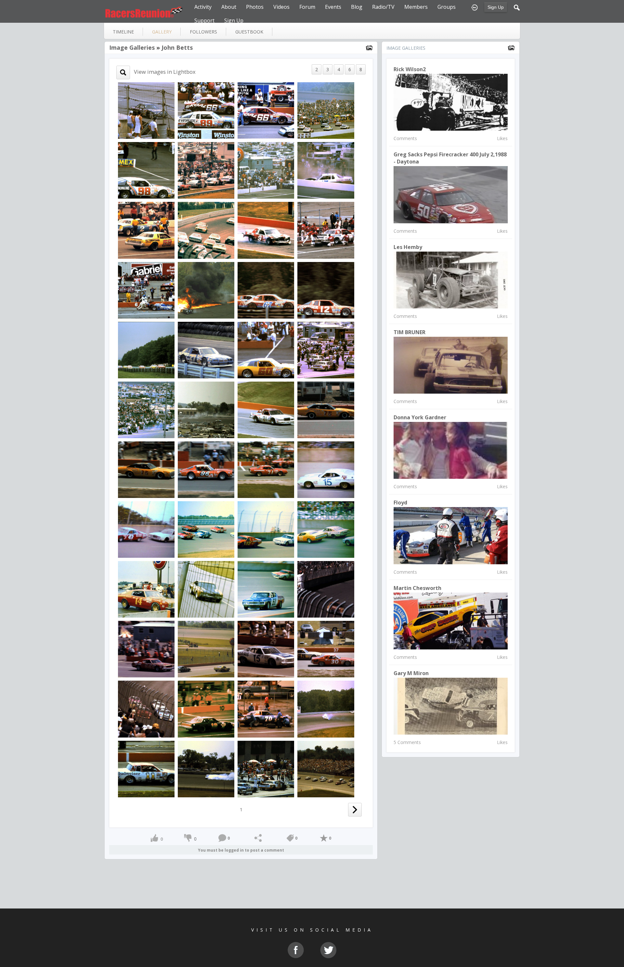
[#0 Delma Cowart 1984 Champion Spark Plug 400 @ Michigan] (206, 768)
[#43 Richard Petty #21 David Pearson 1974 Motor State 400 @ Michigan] (146, 529)
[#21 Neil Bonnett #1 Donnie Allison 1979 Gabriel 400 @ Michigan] (206, 170)
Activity (203, 6)
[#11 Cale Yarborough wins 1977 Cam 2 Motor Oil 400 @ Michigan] (325, 589)
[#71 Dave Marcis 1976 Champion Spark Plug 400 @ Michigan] (266, 469)
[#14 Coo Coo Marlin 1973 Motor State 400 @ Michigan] (146, 589)
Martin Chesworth (417, 588)
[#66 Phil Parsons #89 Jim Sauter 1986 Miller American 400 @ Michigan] (206, 110)
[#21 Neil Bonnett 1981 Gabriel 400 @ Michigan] (266, 409)
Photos (255, 6)
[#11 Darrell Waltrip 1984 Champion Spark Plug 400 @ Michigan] (146, 768)
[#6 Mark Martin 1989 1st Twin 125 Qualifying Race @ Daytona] (146, 110)
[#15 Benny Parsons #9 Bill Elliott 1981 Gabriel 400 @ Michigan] (146, 409)
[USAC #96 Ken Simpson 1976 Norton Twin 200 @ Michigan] (206, 469)
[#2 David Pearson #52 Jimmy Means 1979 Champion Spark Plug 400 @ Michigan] (146, 230)
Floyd (400, 502)
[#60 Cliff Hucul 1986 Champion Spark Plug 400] (266, 349)
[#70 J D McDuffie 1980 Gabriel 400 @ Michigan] (266, 708)
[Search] (517, 7)
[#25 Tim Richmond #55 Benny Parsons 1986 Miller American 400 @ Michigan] (325, 110)
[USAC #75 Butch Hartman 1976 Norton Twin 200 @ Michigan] (146, 469)
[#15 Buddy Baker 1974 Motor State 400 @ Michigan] (325, 469)
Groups (446, 6)
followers (203, 32)
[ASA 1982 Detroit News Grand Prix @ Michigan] (206, 289)
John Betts (177, 47)
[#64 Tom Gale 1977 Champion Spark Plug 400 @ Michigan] (146, 649)
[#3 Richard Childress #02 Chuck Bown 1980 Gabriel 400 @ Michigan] (325, 708)
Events (333, 6)
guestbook (249, 32)
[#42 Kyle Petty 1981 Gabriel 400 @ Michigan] (206, 409)
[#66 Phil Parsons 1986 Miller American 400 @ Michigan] (266, 110)
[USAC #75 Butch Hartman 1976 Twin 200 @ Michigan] (325, 409)
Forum (307, 6)
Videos (281, 6)
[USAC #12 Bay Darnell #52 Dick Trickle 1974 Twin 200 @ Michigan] (266, 529)
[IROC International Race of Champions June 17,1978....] (146, 708)
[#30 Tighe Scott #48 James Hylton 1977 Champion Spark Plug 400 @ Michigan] (325, 649)
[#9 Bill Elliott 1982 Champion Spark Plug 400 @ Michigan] (266, 230)
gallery (162, 32)
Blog (356, 6)
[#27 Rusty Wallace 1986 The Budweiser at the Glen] (206, 349)
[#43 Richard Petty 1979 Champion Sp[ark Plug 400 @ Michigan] (206, 230)
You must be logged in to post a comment (241, 850)
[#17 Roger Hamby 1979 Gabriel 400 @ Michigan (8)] (325, 170)
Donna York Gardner (420, 417)
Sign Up (496, 7)
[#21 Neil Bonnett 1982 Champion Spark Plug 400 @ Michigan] (325, 230)
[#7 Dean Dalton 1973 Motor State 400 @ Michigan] (206, 589)
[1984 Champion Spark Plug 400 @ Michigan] (325, 768)
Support (204, 20)
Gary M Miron (411, 673)
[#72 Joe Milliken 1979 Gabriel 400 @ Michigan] (266, 170)
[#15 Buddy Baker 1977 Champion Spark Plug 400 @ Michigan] (266, 649)
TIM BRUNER (409, 332)
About (228, 6)
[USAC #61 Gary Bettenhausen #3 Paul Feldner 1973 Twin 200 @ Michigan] (266, 589)
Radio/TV (383, 6)
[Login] (474, 7)
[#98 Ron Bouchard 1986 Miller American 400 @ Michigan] (146, 170)
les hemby (408, 247)
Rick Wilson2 (410, 69)
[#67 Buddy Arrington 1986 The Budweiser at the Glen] (266, 289)
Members (416, 6)
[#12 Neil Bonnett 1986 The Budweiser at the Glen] (325, 289)
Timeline (123, 32)
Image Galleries (132, 47)
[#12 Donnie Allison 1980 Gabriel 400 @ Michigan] (206, 708)
